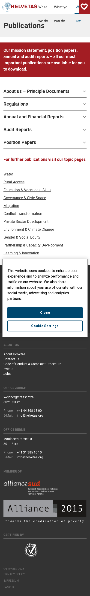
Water (8, 174)
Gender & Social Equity (21, 237)
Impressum (11, 580)
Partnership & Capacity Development (33, 245)
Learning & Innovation (21, 253)
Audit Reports (17, 129)
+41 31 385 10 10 (29, 452)
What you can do (61, 9)
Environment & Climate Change (28, 229)
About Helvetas (14, 354)
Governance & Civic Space (24, 197)
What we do (43, 9)
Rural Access (13, 182)
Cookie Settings (45, 326)
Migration (11, 205)
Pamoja (9, 587)
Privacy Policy (14, 574)
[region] (45, 298)
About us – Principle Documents (36, 91)
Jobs (7, 373)
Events (8, 368)
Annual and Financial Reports (33, 116)
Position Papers (19, 142)
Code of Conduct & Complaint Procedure (32, 364)
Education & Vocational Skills (27, 189)
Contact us (11, 359)
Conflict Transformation (22, 213)
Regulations (15, 104)
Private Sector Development (25, 221)
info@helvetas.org (30, 415)
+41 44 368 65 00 (29, 410)
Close (45, 312)
